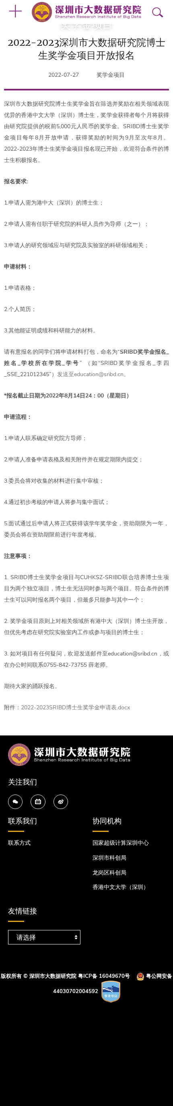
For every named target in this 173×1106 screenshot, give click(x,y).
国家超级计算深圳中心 (121, 843)
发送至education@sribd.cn (90, 374)
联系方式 (19, 843)
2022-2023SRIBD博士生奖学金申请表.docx (75, 707)
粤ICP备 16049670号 (104, 976)
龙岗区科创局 (109, 873)
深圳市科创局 (109, 858)
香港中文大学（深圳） (121, 887)
